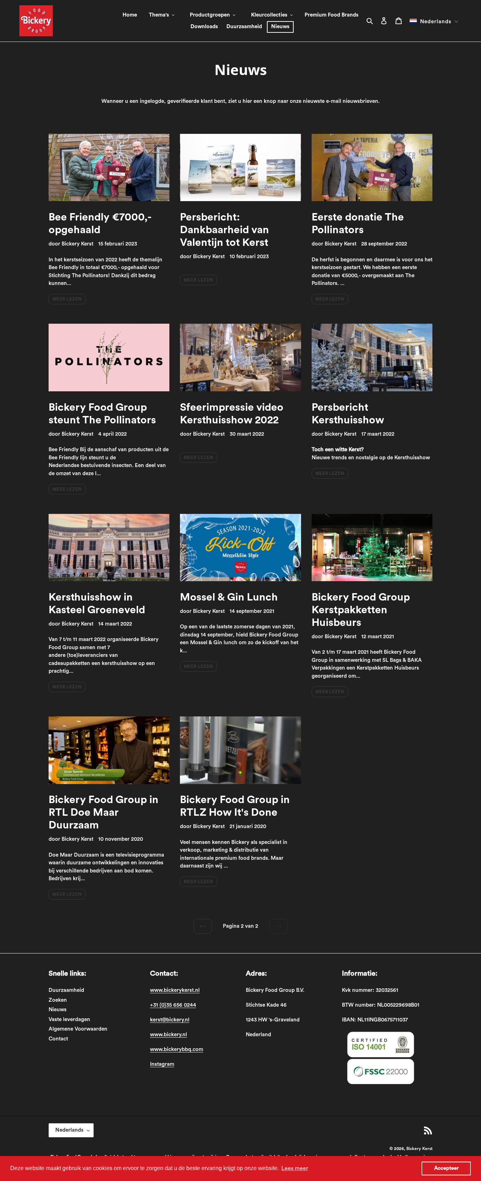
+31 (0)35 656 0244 (173, 1005)
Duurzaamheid (66, 990)
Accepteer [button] (446, 1168)
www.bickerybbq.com (176, 1049)
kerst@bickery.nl (169, 1020)
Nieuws (58, 1009)
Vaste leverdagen (69, 1019)
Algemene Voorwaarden (78, 1029)
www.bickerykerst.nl (175, 990)
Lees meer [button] (294, 1168)
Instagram (162, 1064)
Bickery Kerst (419, 1148)
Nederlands (69, 1130)
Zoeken (58, 1000)
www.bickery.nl (168, 1034)
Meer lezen (67, 299)
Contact (58, 1039)
